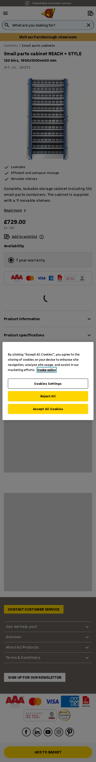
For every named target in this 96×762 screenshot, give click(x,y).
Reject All (48, 396)
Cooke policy (46, 370)
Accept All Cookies (48, 409)
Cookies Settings (48, 383)
